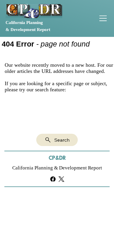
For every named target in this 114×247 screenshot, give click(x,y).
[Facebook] (52, 179)
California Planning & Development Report (57, 168)
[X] (61, 179)
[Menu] (103, 18)
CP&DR (57, 158)
